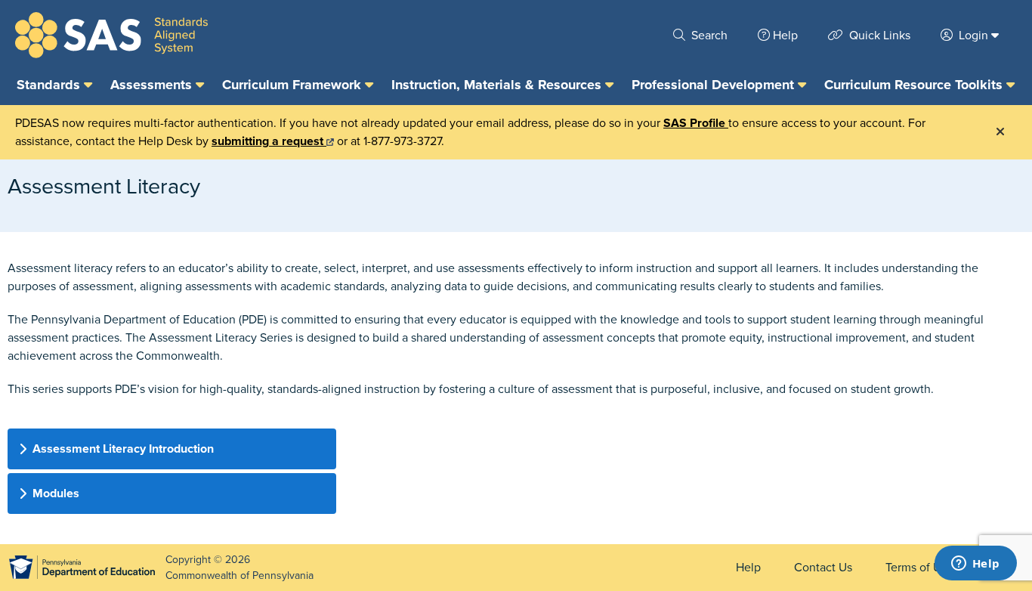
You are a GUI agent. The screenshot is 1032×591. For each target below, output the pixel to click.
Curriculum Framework (293, 84)
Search (708, 35)
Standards (50, 84)
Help (785, 35)
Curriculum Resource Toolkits (915, 84)
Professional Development (715, 84)
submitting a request (269, 141)
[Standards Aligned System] (111, 35)
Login (973, 35)
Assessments (153, 84)
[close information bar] (1000, 132)
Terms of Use (919, 567)
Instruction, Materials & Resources (498, 84)
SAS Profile (695, 123)
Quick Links (878, 35)
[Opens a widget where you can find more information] (975, 564)
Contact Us (823, 567)
